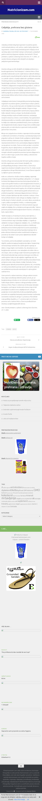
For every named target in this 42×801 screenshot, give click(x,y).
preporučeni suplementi (11, 433)
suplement (22, 501)
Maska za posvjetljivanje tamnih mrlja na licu (17, 400)
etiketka (13, 490)
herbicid (3, 493)
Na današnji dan (6, 702)
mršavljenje (8, 498)
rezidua (13, 501)
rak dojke (38, 498)
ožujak (18, 498)
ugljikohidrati (11, 504)
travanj (4, 504)
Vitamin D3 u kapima (9, 458)
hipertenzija (9, 493)
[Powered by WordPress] (14, 791)
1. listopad (4, 705)
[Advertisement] (21, 607)
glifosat (20, 490)
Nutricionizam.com (21, 10)
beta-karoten (27, 487)
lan (22, 496)
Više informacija (19, 799)
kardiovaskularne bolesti (26, 493)
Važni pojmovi (6, 676)
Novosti (4, 650)
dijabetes (5, 490)
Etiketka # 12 (5, 757)
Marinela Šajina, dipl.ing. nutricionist (15, 31)
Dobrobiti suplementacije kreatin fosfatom (16, 409)
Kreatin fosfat (7, 414)
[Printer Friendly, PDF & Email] (37, 37)
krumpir (18, 495)
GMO (37, 489)
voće (8, 506)
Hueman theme (31, 791)
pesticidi (23, 498)
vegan (18, 504)
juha (16, 493)
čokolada (13, 506)
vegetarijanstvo (23, 504)
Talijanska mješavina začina (11, 405)
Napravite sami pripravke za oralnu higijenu (16, 731)
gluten (14, 329)
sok (16, 501)
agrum (8, 487)
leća (24, 496)
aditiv (4, 487)
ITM (14, 493)
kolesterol (7, 495)
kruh (14, 496)
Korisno (4, 728)
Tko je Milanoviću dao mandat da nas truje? (15, 652)
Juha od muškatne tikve (10, 418)
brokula (32, 487)
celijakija (8, 329)
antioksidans (16, 487)
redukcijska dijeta (6, 501)
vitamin (29, 504)
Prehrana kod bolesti (9, 22)
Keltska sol (7, 438)
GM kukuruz (28, 490)
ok (28, 799)
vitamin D (4, 506)
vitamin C (35, 504)
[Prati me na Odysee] (39, 356)
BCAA (3, 678)
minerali (29, 495)
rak (33, 498)
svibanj (30, 501)
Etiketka (4, 755)
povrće (28, 498)
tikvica (33, 501)
